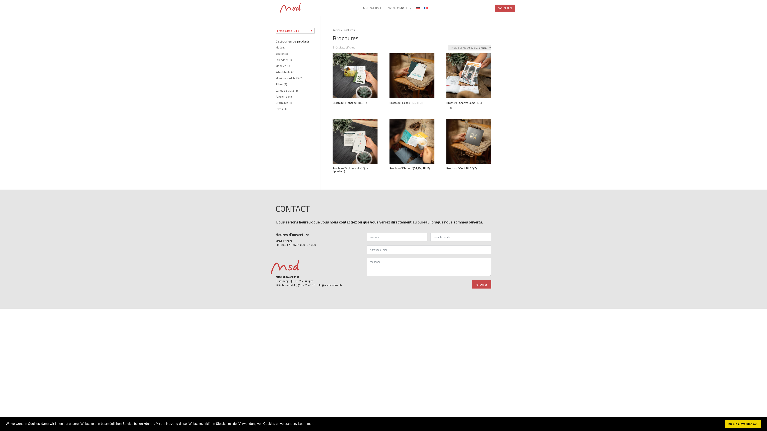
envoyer (481, 284)
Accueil (337, 30)
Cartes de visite (285, 90)
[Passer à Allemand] (418, 9)
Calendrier (282, 60)
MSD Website (373, 9)
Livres (279, 109)
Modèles (281, 66)
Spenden (505, 8)
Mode (279, 47)
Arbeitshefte (283, 72)
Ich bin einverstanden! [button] (743, 423)
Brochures (282, 103)
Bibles (279, 84)
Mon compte (398, 9)
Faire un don (283, 96)
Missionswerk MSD (287, 78)
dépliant (280, 53)
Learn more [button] (306, 423)
